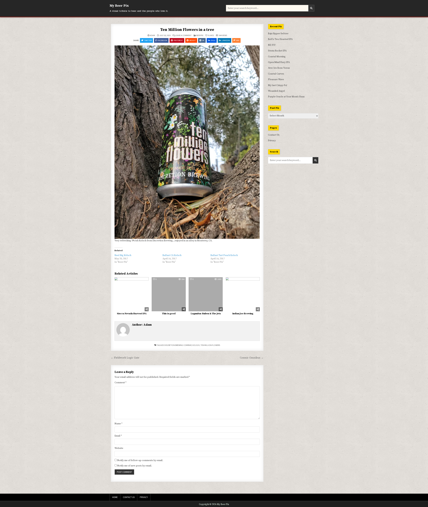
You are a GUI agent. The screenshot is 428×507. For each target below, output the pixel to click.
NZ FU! (272, 45)
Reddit (192, 40)
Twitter (148, 40)
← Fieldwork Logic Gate (125, 357)
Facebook (162, 40)
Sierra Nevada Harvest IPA (131, 313)
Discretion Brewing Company (178, 345)
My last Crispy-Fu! (277, 85)
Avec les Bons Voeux (279, 67)
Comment (120, 382)
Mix (237, 40)
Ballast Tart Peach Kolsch (224, 255)
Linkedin (226, 40)
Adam (152, 35)
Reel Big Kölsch (123, 255)
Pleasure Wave (276, 79)
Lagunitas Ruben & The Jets (206, 313)
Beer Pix (199, 35)
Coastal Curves (276, 73)
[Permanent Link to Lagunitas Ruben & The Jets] (206, 294)
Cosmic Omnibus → (251, 357)
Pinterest (178, 40)
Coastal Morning (277, 56)
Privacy (272, 140)
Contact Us (274, 134)
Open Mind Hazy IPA (279, 62)
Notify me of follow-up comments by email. (140, 460)
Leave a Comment (183, 35)
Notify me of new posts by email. (134, 465)
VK (203, 40)
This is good (169, 313)
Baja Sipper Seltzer (278, 33)
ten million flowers (210, 345)
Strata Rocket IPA (277, 50)
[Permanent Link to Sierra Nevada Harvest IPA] (132, 294)
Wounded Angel (276, 91)
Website (119, 448)
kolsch (196, 345)
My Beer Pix (119, 6)
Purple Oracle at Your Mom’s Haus (286, 96)
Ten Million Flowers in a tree (187, 29)
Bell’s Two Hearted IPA (280, 39)
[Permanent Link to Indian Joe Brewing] (243, 294)
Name (118, 423)
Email (118, 435)
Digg (213, 40)
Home (115, 497)
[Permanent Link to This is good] (169, 294)
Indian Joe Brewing (242, 313)
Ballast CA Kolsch (172, 255)
